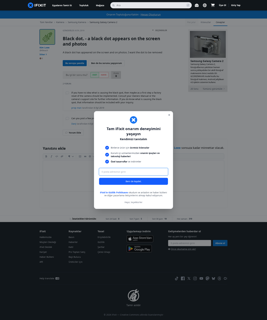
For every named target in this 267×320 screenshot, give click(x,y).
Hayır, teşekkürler (133, 202)
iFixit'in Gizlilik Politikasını (114, 192)
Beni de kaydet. (134, 181)
